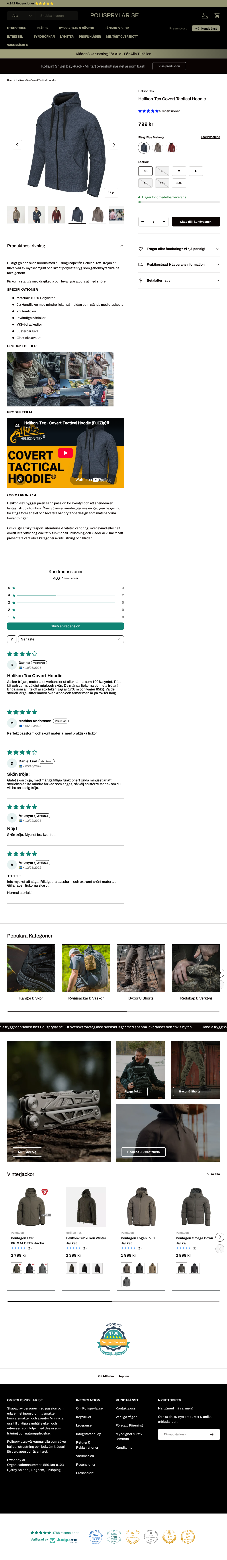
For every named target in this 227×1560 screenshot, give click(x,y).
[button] (217, 15)
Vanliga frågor (126, 1417)
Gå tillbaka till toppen (113, 1376)
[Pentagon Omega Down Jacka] (196, 1207)
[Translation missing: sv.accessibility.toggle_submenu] (29, 28)
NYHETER (67, 36)
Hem (9, 80)
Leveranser (84, 1425)
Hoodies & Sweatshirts (143, 1152)
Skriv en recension (65, 626)
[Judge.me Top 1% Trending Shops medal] (188, 1537)
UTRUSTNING (16, 28)
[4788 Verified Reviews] (113, 1357)
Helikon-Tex (146, 91)
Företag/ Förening (129, 1425)
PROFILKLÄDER (90, 36)
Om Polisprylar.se (89, 1408)
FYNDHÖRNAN (44, 36)
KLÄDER (42, 28)
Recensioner (85, 1464)
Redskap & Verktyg (196, 998)
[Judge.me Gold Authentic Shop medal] (132, 1537)
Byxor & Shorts (141, 998)
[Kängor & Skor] (31, 968)
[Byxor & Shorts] (141, 968)
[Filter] (11, 639)
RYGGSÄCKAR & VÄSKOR (76, 28)
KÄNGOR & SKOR (117, 28)
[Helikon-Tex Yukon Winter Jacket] (86, 1207)
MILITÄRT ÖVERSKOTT (122, 36)
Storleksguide (210, 137)
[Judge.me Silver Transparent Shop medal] (151, 1537)
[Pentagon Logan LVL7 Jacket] (141, 1207)
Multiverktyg (27, 1152)
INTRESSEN (15, 36)
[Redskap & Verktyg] (196, 968)
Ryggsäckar (133, 1091)
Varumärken (85, 1456)
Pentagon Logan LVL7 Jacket (138, 1240)
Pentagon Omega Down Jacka (194, 1240)
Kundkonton (125, 1447)
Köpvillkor (83, 1417)
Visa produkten (169, 66)
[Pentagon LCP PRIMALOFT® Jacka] (31, 1207)
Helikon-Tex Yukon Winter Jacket (86, 1240)
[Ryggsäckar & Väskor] (86, 968)
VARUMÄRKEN (17, 44)
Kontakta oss (126, 1408)
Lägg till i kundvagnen (195, 221)
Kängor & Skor (31, 998)
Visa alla (213, 1174)
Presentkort (178, 28)
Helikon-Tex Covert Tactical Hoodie (36, 80)
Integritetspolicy (88, 1434)
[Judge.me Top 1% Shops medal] (169, 1537)
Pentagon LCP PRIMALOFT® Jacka (27, 1240)
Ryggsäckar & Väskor (86, 998)
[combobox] (42, 15)
